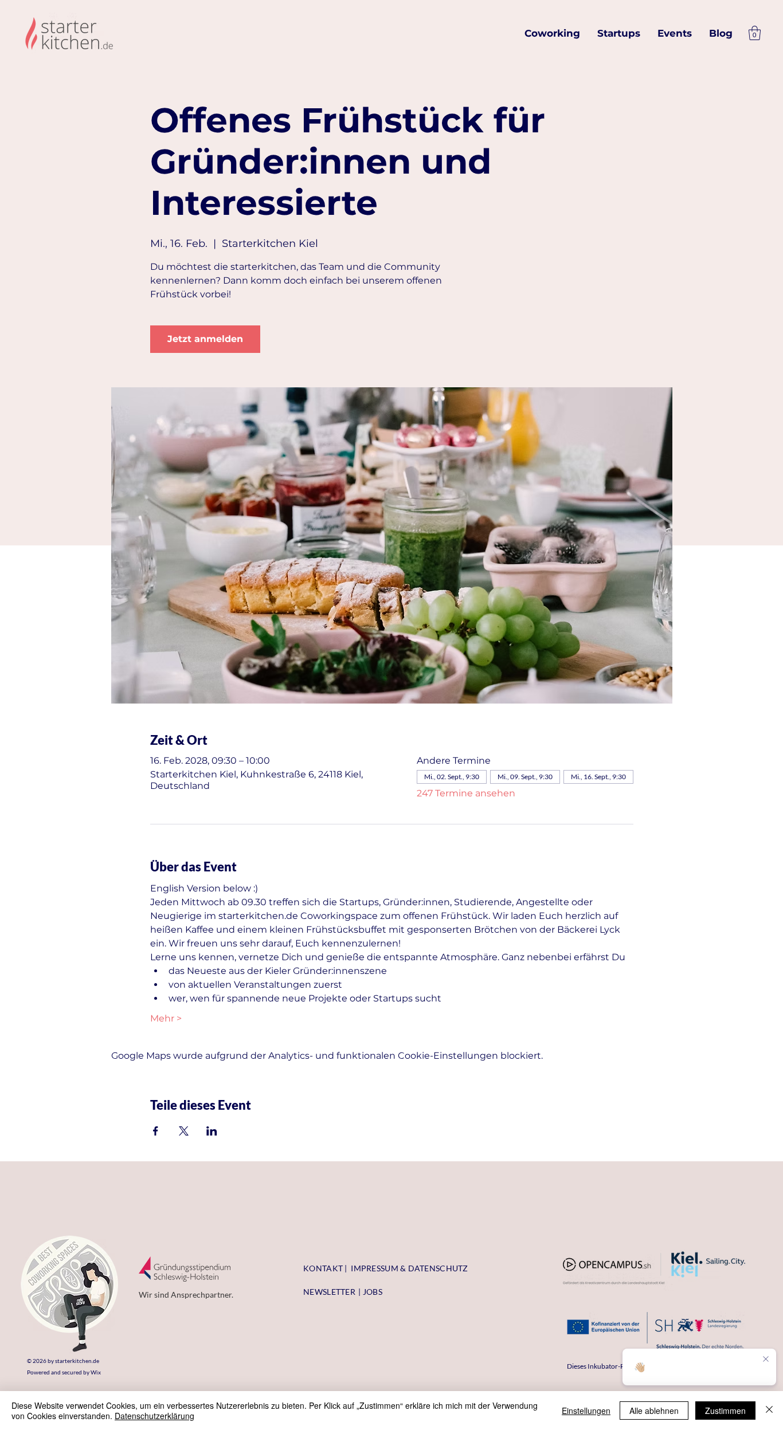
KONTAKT (323, 1268)
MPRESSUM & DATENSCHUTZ (411, 1268)
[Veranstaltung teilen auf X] (183, 1131)
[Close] (769, 1410)
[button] (755, 33)
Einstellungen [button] (586, 1410)
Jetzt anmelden (205, 338)
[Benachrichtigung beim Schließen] (765, 1359)
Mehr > (166, 1018)
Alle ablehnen (654, 1410)
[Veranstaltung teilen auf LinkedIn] (211, 1131)
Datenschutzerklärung (154, 1415)
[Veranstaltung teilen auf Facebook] (155, 1131)
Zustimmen (725, 1410)
